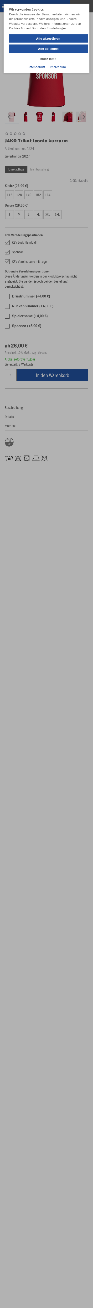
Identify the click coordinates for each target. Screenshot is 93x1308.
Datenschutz (36, 67)
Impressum (58, 67)
